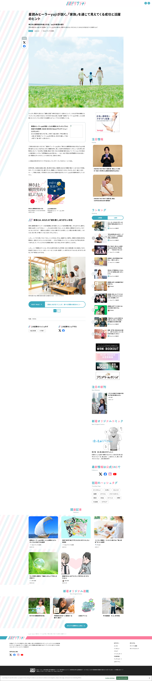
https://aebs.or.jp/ (58, 671)
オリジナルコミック (134, 648)
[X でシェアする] (24, 42)
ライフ (30, 31)
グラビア (116, 651)
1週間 (115, 218)
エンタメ (116, 646)
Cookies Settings (110, 678)
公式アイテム (117, 661)
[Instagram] (110, 474)
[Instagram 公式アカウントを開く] (18, 655)
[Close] (149, 678)
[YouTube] (114, 474)
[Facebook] (105, 474)
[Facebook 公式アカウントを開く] (14, 655)
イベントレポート (118, 654)
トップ (29, 633)
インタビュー (117, 648)
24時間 (100, 218)
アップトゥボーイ (118, 659)
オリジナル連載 (133, 646)
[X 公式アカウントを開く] (11, 655)
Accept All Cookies (122, 678)
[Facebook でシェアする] (24, 46)
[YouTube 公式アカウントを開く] (22, 655)
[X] (100, 474)
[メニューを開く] (148, 3)
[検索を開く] (145, 3)
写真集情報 (117, 656)
